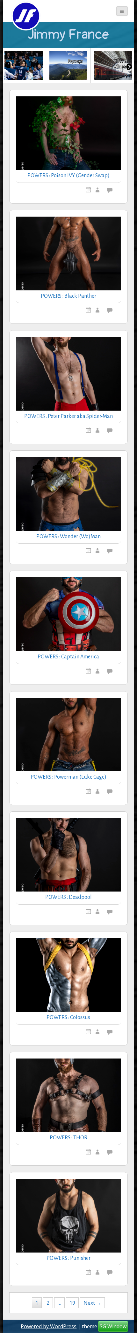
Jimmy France (68, 34)
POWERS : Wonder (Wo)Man (68, 536)
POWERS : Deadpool (68, 897)
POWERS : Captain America (68, 657)
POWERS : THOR (68, 1138)
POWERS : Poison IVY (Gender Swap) (68, 175)
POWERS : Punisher (68, 1258)
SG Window (113, 1326)
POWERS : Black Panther (68, 296)
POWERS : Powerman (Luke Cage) (68, 777)
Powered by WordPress (48, 1326)
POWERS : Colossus (68, 1017)
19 (72, 1302)
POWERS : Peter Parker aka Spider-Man (68, 416)
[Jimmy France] (25, 16)
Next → (92, 1302)
